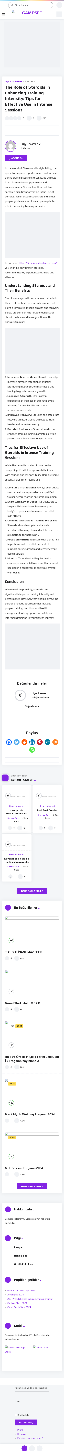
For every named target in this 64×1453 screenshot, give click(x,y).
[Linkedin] (32, 742)
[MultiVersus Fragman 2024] (32, 1147)
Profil (20, 1430)
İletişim (18, 1247)
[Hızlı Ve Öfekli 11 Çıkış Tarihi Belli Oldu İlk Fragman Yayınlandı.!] (32, 1036)
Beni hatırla (23, 1415)
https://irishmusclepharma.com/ (38, 263)
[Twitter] (17, 742)
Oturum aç (26, 1422)
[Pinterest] (40, 742)
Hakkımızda (20, 1255)
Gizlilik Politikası (23, 1264)
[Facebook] (9, 742)
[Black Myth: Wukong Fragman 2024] (32, 1094)
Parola (18, 1401)
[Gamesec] (31, 14)
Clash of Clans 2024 (17, 1303)
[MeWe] (47, 742)
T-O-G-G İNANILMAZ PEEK (23, 952)
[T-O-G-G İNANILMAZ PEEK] (32, 931)
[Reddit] (24, 742)
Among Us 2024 (15, 1294)
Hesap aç (21, 1434)
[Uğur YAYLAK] (10, 146)
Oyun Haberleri (13, 81)
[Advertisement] (32, 45)
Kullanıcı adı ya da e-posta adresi (31, 1388)
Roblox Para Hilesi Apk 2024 (21, 1290)
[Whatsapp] (32, 750)
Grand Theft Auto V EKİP (22, 1003)
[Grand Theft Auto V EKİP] (32, 984)
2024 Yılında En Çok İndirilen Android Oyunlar (30, 1299)
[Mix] (55, 742)
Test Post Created (47, 810)
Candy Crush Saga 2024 (19, 1307)
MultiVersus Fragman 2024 (24, 1168)
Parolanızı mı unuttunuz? (30, 1438)
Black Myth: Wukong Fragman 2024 (30, 1114)
